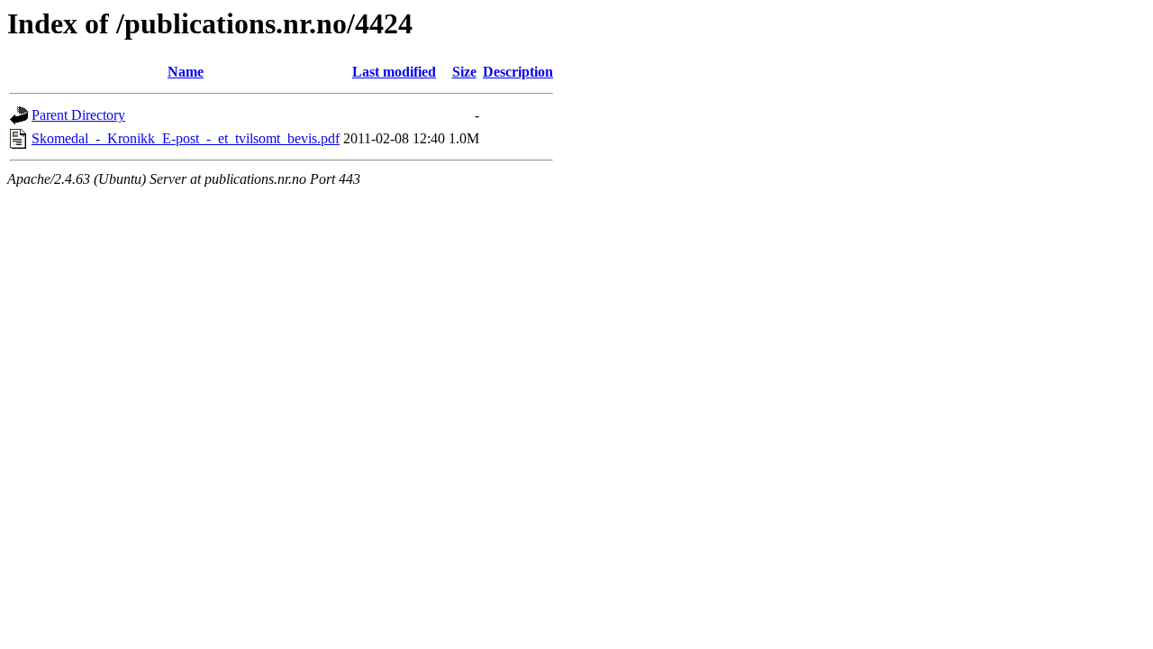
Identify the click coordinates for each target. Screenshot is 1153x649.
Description (518, 71)
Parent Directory (78, 115)
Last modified (394, 71)
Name (186, 71)
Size (464, 71)
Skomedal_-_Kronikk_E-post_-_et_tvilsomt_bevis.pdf (186, 138)
